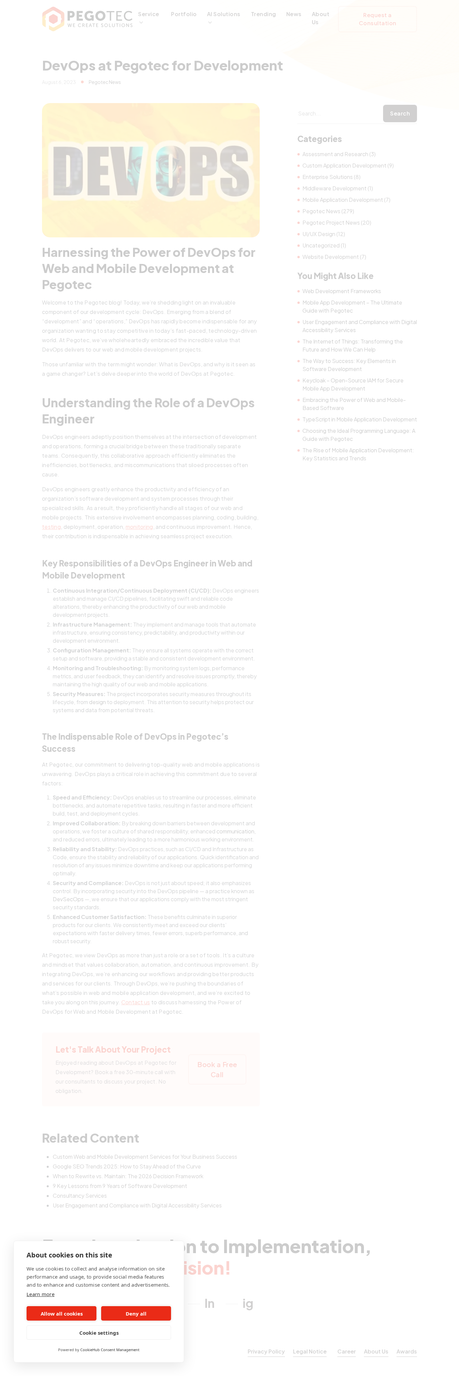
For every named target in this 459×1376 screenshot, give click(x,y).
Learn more (40, 1294)
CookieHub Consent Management (109, 1349)
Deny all (136, 1313)
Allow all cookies (62, 1313)
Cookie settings (99, 1332)
